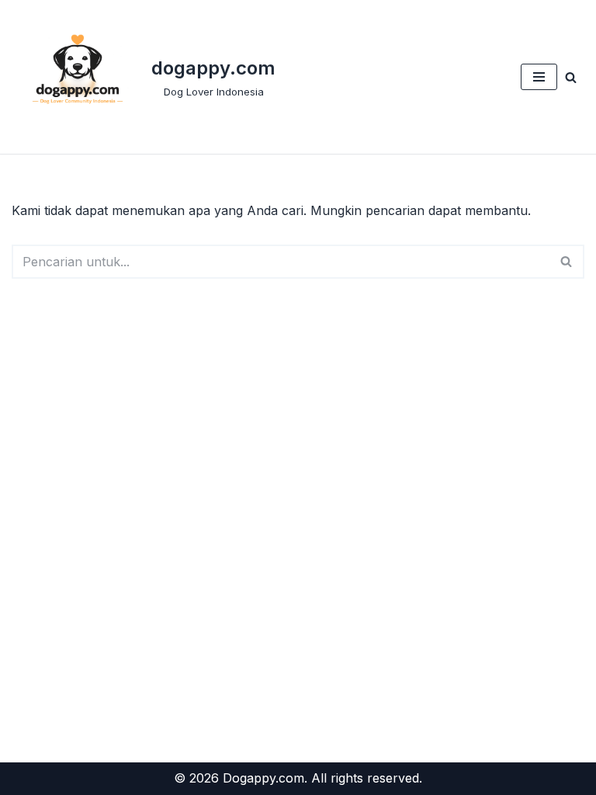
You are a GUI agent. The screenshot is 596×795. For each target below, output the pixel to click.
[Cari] (571, 77)
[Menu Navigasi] (539, 77)
